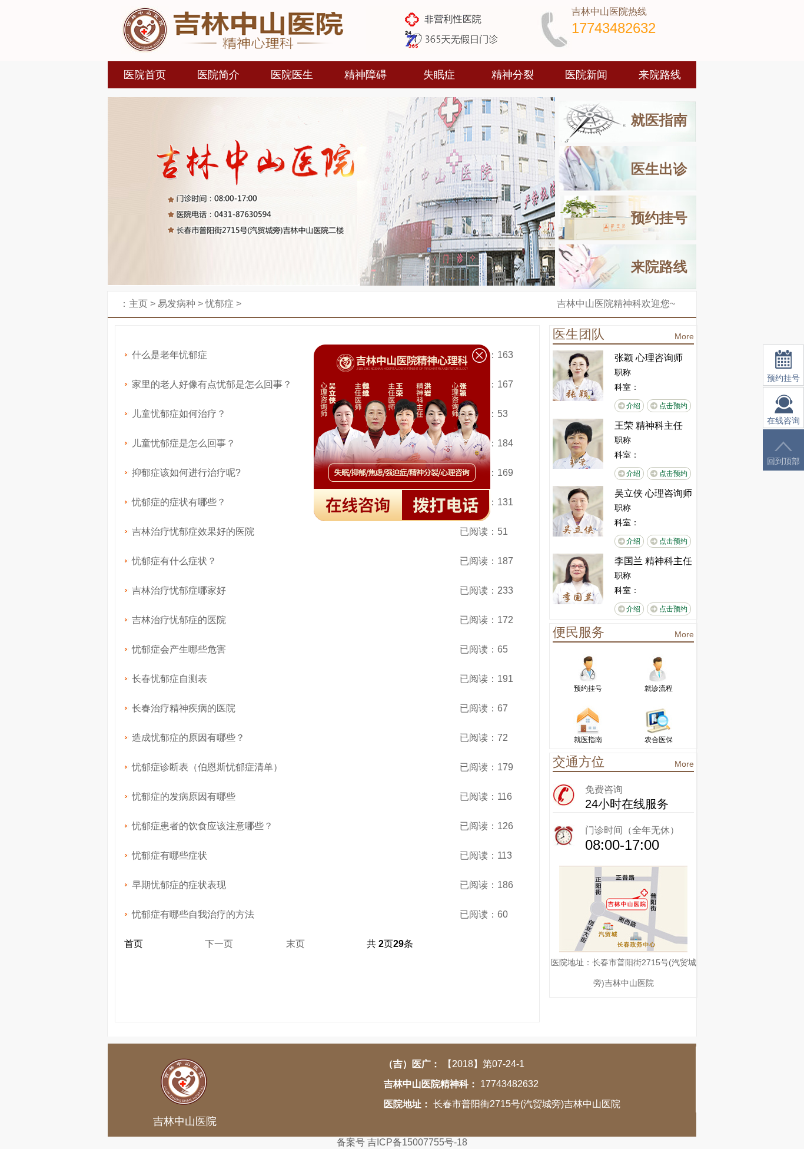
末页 (295, 944)
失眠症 (439, 75)
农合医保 (658, 740)
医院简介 (218, 75)
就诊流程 (658, 688)
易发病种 (176, 304)
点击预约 (673, 406)
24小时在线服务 (627, 803)
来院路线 (660, 75)
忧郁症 (219, 304)
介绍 (633, 406)
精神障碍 (365, 75)
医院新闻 (586, 75)
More (684, 336)
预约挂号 (659, 218)
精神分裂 (512, 75)
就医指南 (659, 120)
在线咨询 (783, 420)
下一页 (219, 944)
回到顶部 (783, 461)
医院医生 (292, 75)
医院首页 (145, 75)
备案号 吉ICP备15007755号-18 (402, 1142)
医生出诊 (659, 169)
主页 (138, 304)
